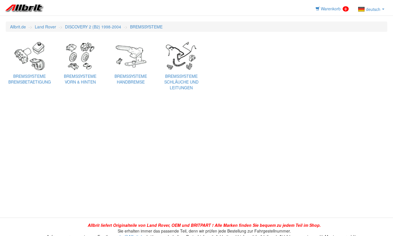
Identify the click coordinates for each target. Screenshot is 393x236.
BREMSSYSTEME (146, 27)
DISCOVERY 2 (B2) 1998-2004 (93, 27)
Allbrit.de (18, 27)
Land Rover (45, 27)
